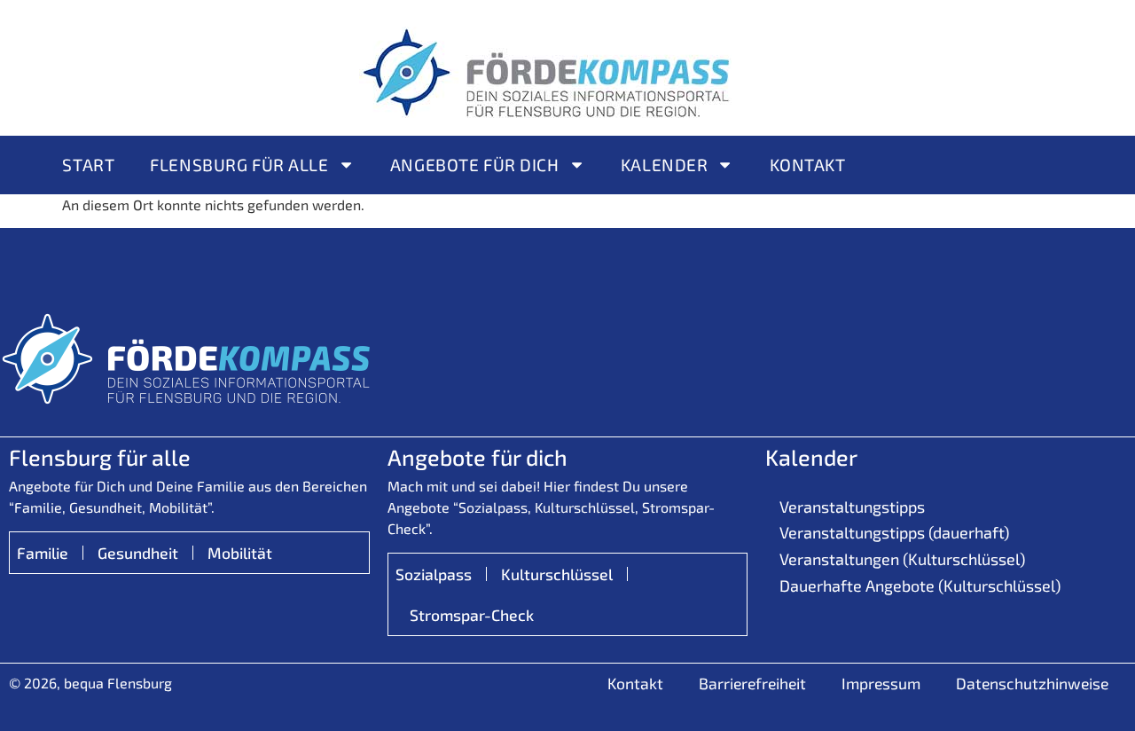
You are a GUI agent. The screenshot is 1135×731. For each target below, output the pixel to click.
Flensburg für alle (239, 164)
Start (88, 164)
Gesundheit (138, 552)
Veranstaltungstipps (852, 506)
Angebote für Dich (475, 164)
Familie (42, 552)
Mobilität (239, 552)
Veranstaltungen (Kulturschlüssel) (902, 559)
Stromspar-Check (472, 615)
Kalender (664, 164)
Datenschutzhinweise (1032, 683)
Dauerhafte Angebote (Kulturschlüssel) (920, 585)
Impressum (880, 683)
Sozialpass (433, 574)
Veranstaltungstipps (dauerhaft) (894, 532)
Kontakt (808, 164)
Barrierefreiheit (752, 683)
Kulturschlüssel (557, 574)
